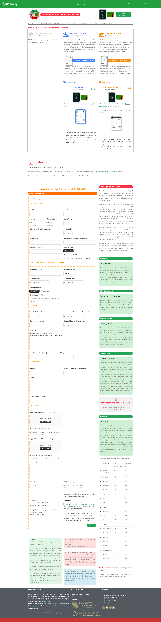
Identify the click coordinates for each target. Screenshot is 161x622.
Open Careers (89, 596)
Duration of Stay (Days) (38, 353)
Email (32, 369)
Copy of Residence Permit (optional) (42, 412)
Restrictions (104, 568)
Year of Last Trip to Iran (61, 353)
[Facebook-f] (103, 607)
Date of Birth (68, 229)
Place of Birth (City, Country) (40, 229)
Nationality (34, 238)
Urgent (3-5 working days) (73, 488)
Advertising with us (77, 596)
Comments (33, 463)
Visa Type (32, 482)
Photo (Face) (68, 247)
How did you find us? (37, 396)
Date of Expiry (69, 278)
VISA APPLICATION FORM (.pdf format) (116, 403)
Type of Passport (70, 269)
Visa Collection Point (37, 312)
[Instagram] (110, 607)
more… (47, 601)
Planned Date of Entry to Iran (74, 321)
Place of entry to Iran (37, 321)
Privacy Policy (80, 504)
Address (32, 378)
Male (32, 222)
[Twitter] (107, 607)
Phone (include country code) (74, 369)
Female (33, 225)
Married (50, 225)
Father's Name (69, 219)
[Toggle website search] (159, 3)
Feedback (74, 599)
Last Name (67, 210)
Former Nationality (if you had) (75, 238)
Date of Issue (34, 278)
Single (50, 222)
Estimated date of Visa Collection (76, 312)
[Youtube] (113, 607)
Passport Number (36, 269)
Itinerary (32, 330)
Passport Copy (35, 287)
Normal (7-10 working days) (74, 485)
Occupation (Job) (36, 247)
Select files (46, 421)
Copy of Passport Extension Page (41, 439)
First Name (34, 210)
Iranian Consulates (110, 171)
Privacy (88, 594)
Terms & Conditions (77, 594)
